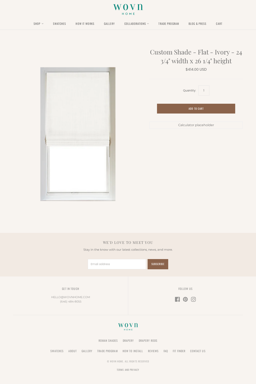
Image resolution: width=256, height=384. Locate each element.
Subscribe (157, 264)
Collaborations (135, 23)
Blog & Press (197, 23)
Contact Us (197, 351)
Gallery (109, 23)
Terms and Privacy (128, 369)
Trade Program (168, 23)
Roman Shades (108, 340)
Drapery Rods (148, 340)
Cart (219, 23)
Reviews (153, 351)
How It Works (85, 23)
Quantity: (189, 90)
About (72, 351)
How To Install (133, 351)
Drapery (128, 340)
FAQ (166, 351)
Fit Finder (179, 351)
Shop (37, 23)
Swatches (59, 23)
